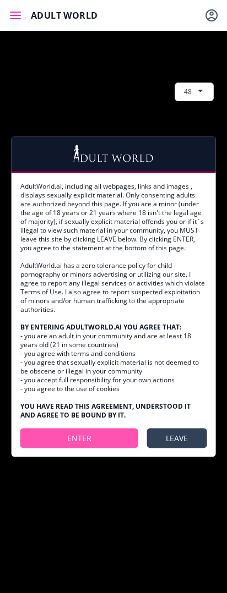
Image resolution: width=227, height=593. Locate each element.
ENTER (79, 437)
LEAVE (177, 437)
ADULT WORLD (64, 15)
